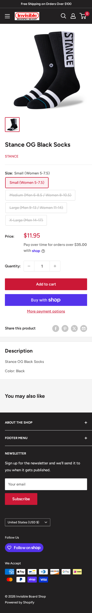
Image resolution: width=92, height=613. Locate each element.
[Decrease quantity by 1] (29, 266)
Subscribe (21, 499)
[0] (83, 16)
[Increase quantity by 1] (55, 266)
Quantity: (13, 266)
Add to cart (46, 284)
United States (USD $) (23, 522)
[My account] (73, 16)
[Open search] (63, 16)
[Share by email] (83, 328)
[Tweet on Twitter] (74, 328)
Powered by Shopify (19, 602)
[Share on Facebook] (55, 328)
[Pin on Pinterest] (65, 328)
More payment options (46, 311)
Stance (11, 156)
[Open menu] (7, 16)
